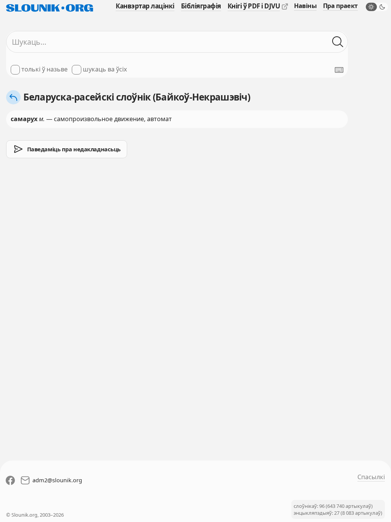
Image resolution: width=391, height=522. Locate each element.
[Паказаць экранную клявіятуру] (339, 70)
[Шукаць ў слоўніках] (338, 42)
